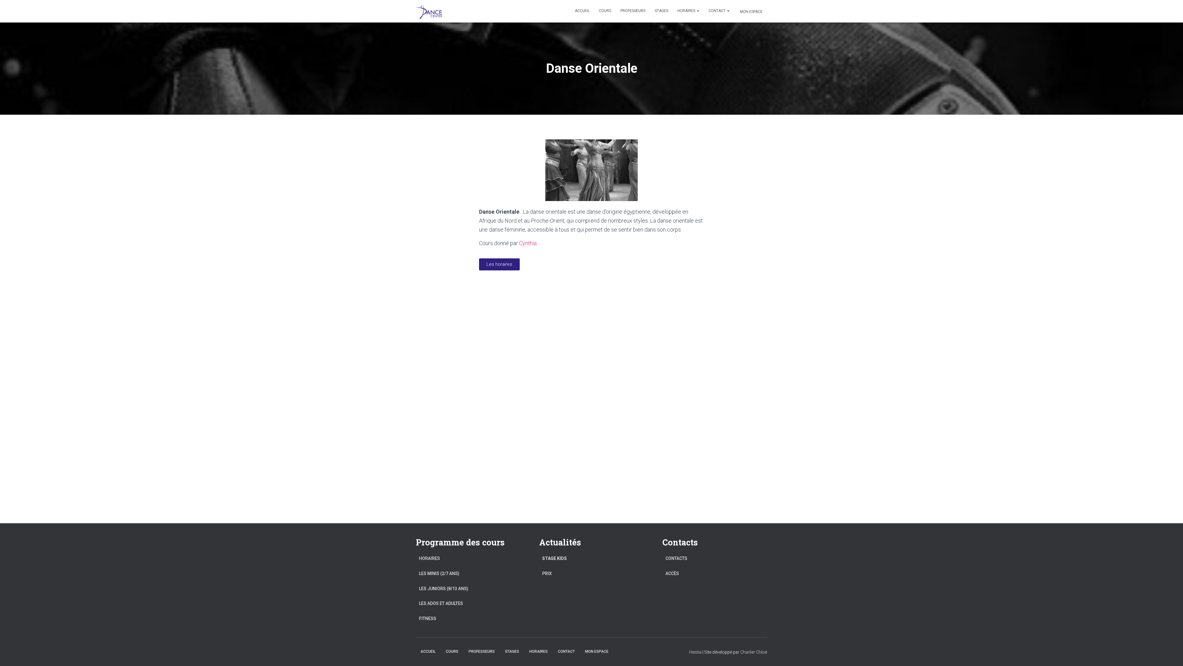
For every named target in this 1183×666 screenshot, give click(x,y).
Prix (547, 573)
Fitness (427, 618)
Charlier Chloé (753, 652)
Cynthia (528, 243)
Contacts (676, 558)
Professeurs (632, 11)
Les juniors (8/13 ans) (443, 588)
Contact (717, 11)
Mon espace (751, 12)
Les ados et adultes (441, 603)
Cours (605, 11)
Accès (672, 573)
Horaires (686, 11)
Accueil (582, 11)
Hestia (695, 652)
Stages (661, 11)
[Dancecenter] (429, 11)
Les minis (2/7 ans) (439, 573)
